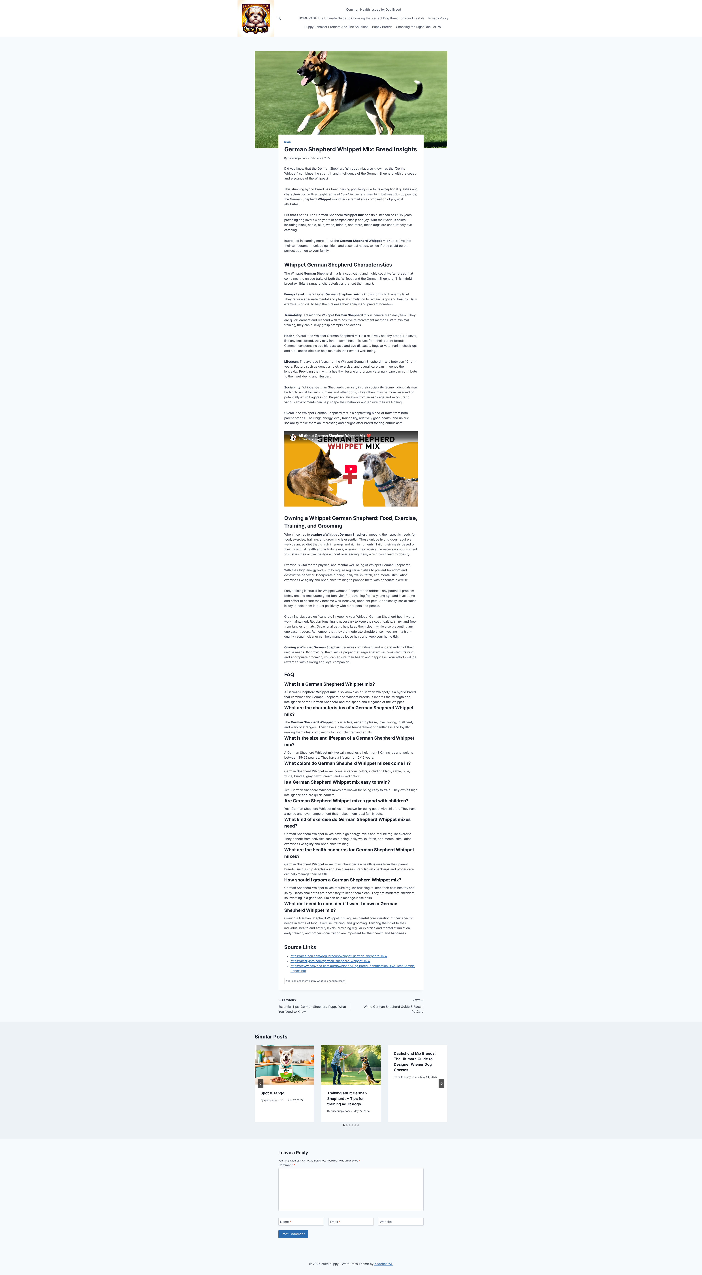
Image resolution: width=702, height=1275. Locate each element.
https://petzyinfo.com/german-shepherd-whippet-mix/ (330, 961)
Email (335, 1222)
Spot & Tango (272, 1093)
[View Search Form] (279, 18)
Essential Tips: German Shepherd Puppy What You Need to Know (312, 1006)
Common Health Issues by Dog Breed (373, 9)
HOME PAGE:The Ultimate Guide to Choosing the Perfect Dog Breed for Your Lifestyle (361, 18)
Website (386, 1222)
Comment (286, 1165)
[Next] (441, 1083)
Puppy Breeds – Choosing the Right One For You (407, 27)
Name (285, 1222)
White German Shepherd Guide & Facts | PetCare (394, 1006)
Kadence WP (383, 1264)
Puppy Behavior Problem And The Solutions (336, 27)
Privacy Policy (438, 18)
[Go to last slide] (260, 1083)
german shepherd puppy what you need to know (315, 980)
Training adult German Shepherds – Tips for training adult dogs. (347, 1098)
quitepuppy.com (297, 158)
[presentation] (284, 1064)
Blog (287, 142)
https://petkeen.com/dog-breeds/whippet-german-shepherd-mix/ (338, 956)
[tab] (344, 1125)
